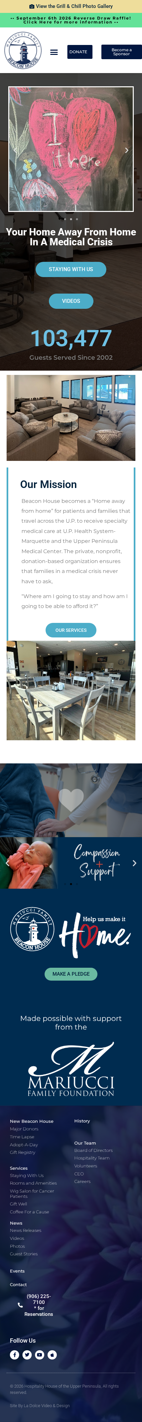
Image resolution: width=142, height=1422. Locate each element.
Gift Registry (22, 1152)
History (82, 1120)
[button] (54, 52)
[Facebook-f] (14, 1355)
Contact (18, 1284)
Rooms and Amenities (33, 1183)
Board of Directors (93, 1150)
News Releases (25, 1230)
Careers (82, 1181)
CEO (79, 1173)
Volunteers (85, 1165)
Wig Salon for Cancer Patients (32, 1193)
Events (17, 1271)
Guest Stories (24, 1253)
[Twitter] (27, 1355)
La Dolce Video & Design (47, 1405)
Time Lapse (22, 1136)
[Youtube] (39, 1355)
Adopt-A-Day (24, 1144)
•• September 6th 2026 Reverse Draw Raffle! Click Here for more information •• (71, 20)
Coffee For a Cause (29, 1211)
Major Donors (24, 1128)
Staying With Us (27, 1175)
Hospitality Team (92, 1157)
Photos (17, 1246)
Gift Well (18, 1203)
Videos (17, 1238)
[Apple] (52, 1355)
